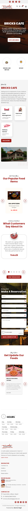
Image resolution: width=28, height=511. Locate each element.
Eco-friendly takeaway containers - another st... (16, 485)
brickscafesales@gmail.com (11, 499)
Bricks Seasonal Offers (11, 480)
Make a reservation (9, 337)
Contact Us (4, 465)
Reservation (4, 473)
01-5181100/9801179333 (9, 496)
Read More (6, 140)
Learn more (4, 457)
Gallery (3, 468)
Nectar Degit (18, 508)
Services (3, 471)
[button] (2, 200)
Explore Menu (14, 40)
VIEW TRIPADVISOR (14, 277)
